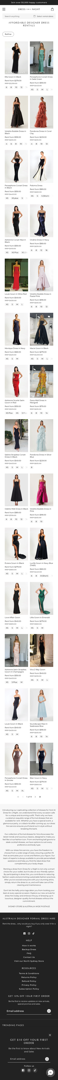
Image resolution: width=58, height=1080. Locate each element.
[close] (49, 1035)
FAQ (29, 953)
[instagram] (29, 1070)
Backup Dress (29, 949)
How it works (29, 945)
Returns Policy (29, 977)
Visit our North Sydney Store (29, 961)
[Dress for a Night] (29, 9)
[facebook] (23, 1070)
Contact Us (29, 957)
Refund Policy (29, 981)
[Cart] (52, 9)
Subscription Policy (29, 989)
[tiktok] (35, 1070)
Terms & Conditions (29, 973)
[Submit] (47, 1059)
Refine (8, 34)
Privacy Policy (29, 985)
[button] (35, 796)
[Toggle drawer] (3, 9)
